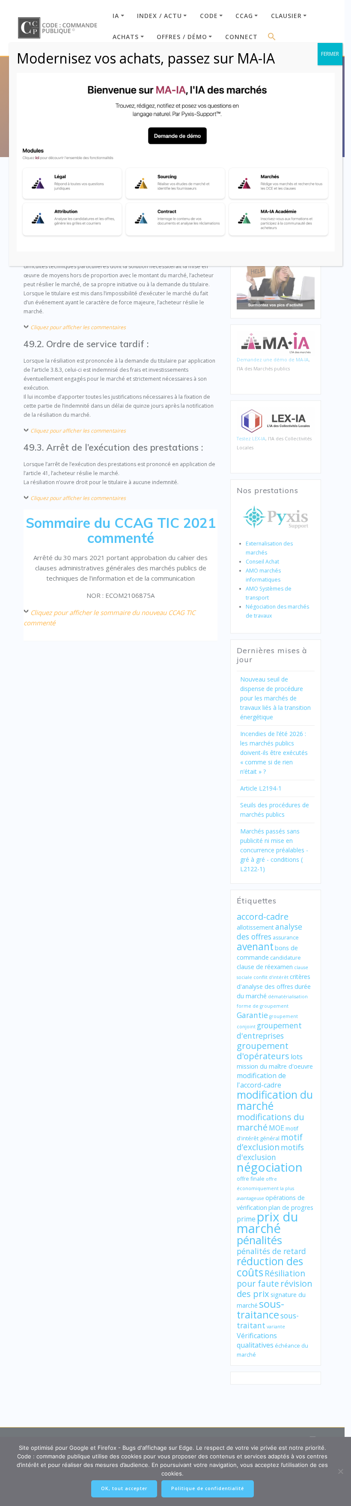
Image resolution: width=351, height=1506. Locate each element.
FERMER (330, 54)
